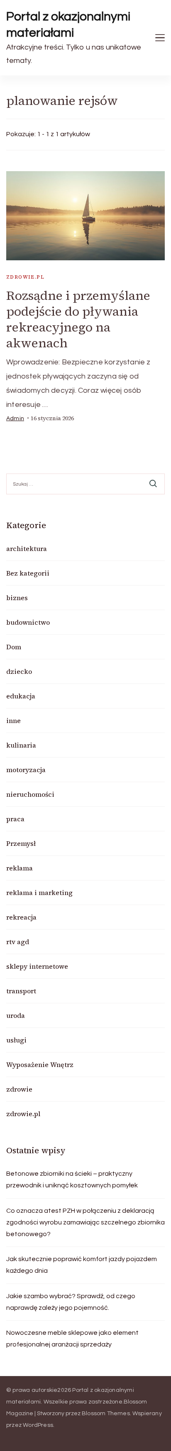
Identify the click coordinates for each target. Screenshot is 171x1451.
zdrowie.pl (25, 277)
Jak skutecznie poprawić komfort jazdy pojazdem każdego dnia (81, 1265)
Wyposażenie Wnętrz (39, 1064)
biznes (17, 597)
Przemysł (21, 843)
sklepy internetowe (37, 966)
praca (15, 818)
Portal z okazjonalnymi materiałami (68, 24)
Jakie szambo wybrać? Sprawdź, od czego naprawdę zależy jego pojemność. (70, 1302)
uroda (15, 1015)
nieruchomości (30, 794)
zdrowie (19, 1089)
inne (13, 720)
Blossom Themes (106, 1413)
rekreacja (21, 917)
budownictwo (28, 622)
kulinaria (21, 745)
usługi (16, 1040)
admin (15, 418)
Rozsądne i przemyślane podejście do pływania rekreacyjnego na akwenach (78, 319)
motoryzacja (26, 769)
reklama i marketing (39, 892)
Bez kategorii (27, 573)
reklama (19, 868)
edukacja (20, 696)
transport (21, 990)
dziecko (19, 671)
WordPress (38, 1425)
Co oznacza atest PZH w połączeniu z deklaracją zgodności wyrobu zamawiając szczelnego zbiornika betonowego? (85, 1222)
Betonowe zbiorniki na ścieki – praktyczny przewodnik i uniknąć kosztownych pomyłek (72, 1179)
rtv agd (17, 941)
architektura (26, 548)
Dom (13, 646)
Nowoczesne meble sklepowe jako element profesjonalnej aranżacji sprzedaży (72, 1338)
